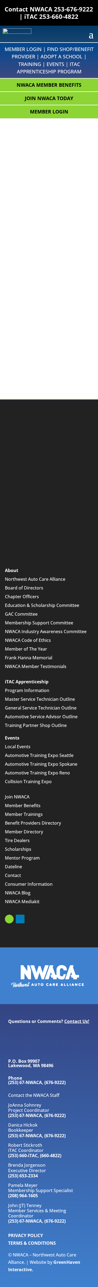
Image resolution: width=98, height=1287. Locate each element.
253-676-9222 (73, 9)
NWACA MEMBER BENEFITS (49, 85)
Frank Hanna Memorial (28, 658)
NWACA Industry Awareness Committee (46, 631)
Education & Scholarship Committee (42, 605)
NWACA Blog (17, 893)
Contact (13, 875)
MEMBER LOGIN (49, 111)
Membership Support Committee (39, 623)
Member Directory (24, 832)
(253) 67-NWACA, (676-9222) (37, 1115)
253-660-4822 (58, 16)
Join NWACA (17, 797)
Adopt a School (61, 56)
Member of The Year (26, 649)
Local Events (17, 747)
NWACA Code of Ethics (28, 640)
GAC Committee (21, 614)
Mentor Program (22, 858)
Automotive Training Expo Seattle (39, 755)
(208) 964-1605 (23, 1196)
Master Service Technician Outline (40, 699)
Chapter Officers (22, 597)
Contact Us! (76, 1021)
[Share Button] (83, 163)
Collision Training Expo (28, 782)
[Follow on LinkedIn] (20, 919)
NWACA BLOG (28, 1047)
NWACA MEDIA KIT (33, 1034)
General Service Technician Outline (40, 708)
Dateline (13, 867)
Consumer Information (29, 884)
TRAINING (29, 64)
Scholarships (18, 849)
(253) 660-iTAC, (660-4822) (34, 1156)
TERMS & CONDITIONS (32, 1243)
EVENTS (55, 64)
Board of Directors (24, 588)
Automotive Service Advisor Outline (41, 717)
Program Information (27, 690)
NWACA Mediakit (22, 902)
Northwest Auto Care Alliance (35, 579)
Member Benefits (23, 806)
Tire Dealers (17, 840)
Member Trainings (24, 814)
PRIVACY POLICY (25, 1235)
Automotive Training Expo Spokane (41, 764)
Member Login (23, 49)
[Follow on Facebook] (9, 919)
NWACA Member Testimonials (35, 666)
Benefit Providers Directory (33, 823)
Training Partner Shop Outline (36, 725)
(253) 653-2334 (23, 1176)
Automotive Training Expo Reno (37, 773)
